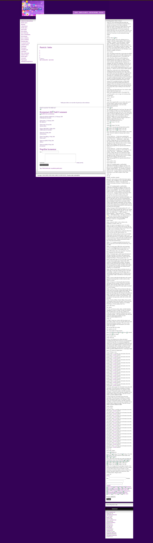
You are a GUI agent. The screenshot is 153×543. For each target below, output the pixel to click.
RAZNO (101, 12)
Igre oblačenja (24, 33)
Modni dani (109, 517)
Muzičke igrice (24, 41)
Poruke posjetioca (111, 522)
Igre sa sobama (25, 39)
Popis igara (24, 60)
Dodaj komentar (44, 165)
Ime (41, 152)
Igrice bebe (24, 29)
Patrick (44, 168)
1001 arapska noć (111, 512)
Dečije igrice (24, 27)
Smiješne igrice (25, 44)
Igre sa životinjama (25, 34)
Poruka (128, 478)
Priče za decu (83, 12)
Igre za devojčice (76, 175)
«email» (115, 355)
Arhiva (108, 475)
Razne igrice (24, 56)
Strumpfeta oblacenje (112, 514)
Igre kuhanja (24, 36)
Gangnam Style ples (111, 532)
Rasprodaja (109, 527)
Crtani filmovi (24, 26)
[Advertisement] (53, 28)
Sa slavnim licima (25, 43)
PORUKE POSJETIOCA (27, 61)
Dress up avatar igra (111, 520)
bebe (47, 168)
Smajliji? (109, 485)
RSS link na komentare (48, 114)
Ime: (108, 478)
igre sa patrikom (52, 168)
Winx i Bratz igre (25, 53)
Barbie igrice (24, 22)
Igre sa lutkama (25, 38)
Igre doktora (24, 31)
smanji (77, 162)
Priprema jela (110, 525)
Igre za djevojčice (44, 60)
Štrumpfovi (23, 48)
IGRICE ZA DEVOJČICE (27, 21)
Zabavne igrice (24, 54)
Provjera (109, 496)
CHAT (76, 12)
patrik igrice (59, 168)
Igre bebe (51, 60)
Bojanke (23, 24)
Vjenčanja (23, 51)
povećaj (81, 162)
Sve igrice (23, 58)
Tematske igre (24, 49)
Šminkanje (23, 46)
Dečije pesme (93, 12)
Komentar (42, 162)
